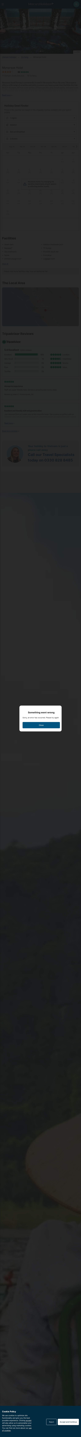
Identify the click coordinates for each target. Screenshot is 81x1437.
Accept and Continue (68, 1422)
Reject (51, 1422)
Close (41, 725)
